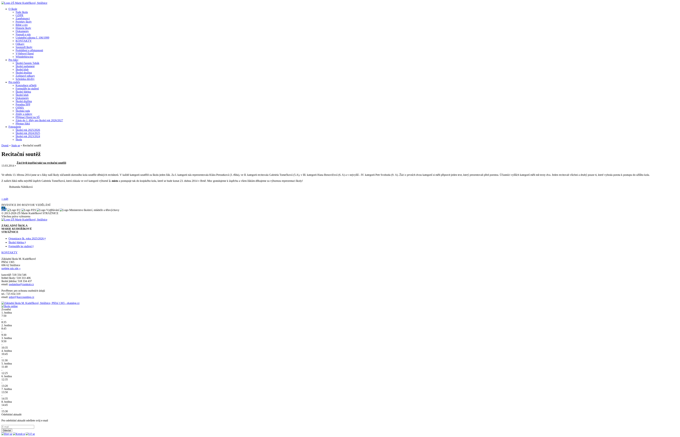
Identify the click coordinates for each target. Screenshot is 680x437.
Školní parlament (25, 66)
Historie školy (23, 28)
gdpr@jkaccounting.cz (21, 297)
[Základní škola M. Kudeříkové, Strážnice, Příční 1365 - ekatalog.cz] (40, 303)
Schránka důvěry (25, 78)
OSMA (20, 107)
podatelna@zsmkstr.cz (21, 284)
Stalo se (15, 145)
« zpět (4, 198)
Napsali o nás (23, 34)
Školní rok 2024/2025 (28, 133)
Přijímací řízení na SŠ (28, 117)
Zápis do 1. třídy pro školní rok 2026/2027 (39, 120)
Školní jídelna (23, 91)
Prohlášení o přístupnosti (29, 50)
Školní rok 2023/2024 (28, 136)
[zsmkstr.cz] (24, 2)
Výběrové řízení (25, 53)
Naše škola (22, 12)
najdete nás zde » (11, 268)
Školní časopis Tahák (27, 63)
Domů (4, 145)
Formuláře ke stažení (27, 88)
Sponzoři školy (24, 47)
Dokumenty (22, 31)
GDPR (19, 15)
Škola (19, 139)
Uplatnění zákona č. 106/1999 (32, 37)
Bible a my (22, 24)
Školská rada (23, 110)
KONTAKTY (24, 40)
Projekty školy (24, 21)
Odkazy (20, 43)
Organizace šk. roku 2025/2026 (27, 238)
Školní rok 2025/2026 (28, 129)
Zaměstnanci (23, 18)
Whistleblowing (24, 56)
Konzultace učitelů (26, 85)
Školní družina (24, 72)
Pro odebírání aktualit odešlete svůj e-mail (24, 420)
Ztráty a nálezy (24, 113)
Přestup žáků (23, 123)
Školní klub (22, 69)
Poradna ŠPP (23, 104)
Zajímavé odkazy (25, 75)
